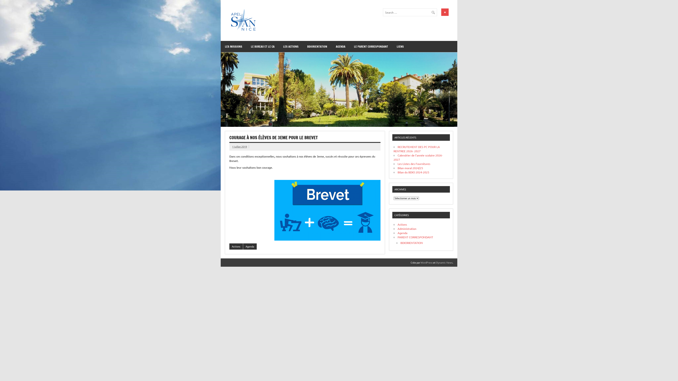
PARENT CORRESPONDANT (415, 237)
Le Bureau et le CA (263, 47)
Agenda (340, 47)
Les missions (233, 47)
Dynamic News (444, 262)
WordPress (427, 262)
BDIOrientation (317, 47)
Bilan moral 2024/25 (410, 168)
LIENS (400, 47)
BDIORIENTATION (411, 242)
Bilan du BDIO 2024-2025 (413, 172)
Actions (236, 246)
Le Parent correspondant (371, 47)
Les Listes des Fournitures (414, 163)
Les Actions (291, 47)
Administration (407, 228)
